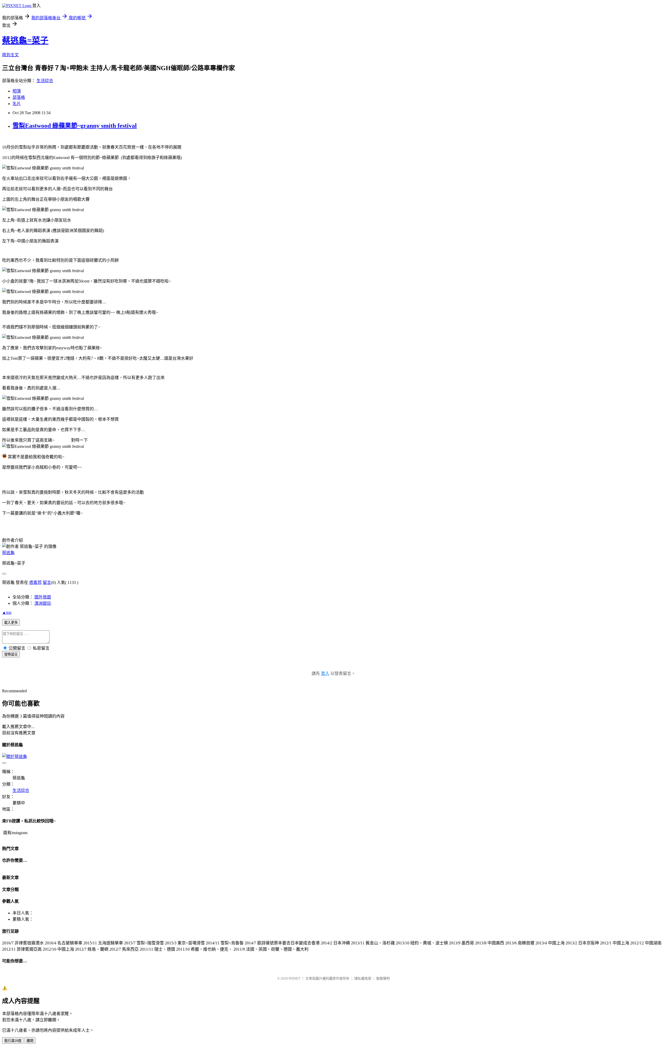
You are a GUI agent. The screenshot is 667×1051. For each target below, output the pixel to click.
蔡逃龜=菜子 (25, 40)
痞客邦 (35, 582)
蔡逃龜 (8, 553)
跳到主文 (10, 55)
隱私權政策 (362, 978)
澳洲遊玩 (42, 603)
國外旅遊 (42, 597)
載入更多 (11, 623)
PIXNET (294, 978)
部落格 (19, 97)
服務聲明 (383, 978)
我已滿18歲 (12, 1041)
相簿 (17, 91)
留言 (47, 582)
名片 (17, 103)
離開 (30, 1041)
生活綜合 (44, 80)
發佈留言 (11, 654)
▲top (6, 612)
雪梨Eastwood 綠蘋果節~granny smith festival (75, 125)
